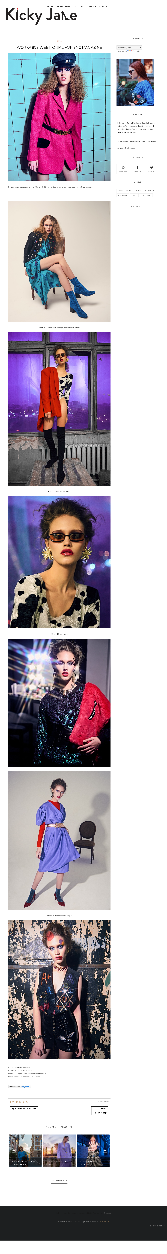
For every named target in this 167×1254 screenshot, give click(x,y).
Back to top (156, 1226)
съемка (23, 187)
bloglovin (152, 171)
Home (50, 6)
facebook (137, 171)
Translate (136, 51)
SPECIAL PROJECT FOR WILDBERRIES (24, 1162)
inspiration (122, 195)
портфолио (149, 191)
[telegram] (17, 1101)
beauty (103, 6)
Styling (79, 6)
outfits (91, 6)
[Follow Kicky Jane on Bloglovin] (19, 1088)
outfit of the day (133, 191)
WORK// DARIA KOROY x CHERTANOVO (92, 1162)
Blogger (107, 1213)
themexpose (76, 1222)
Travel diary (64, 6)
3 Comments (104, 1102)
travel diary (146, 195)
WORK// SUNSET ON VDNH (56, 1162)
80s (59, 41)
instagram (123, 171)
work (120, 191)
